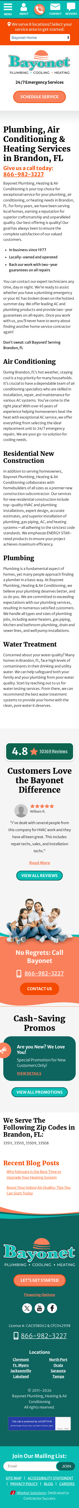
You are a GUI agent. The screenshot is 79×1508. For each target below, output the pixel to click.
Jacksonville (21, 1370)
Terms (67, 1429)
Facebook (52, 1308)
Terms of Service (42, 1425)
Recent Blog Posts (31, 1163)
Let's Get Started (40, 1280)
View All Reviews (39, 875)
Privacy (60, 1429)
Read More (39, 863)
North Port (58, 1359)
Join (66, 1466)
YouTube (40, 1308)
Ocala (58, 1365)
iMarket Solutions (31, 1493)
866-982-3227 (39, 9)
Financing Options (39, 1294)
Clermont (21, 1359)
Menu (8, 14)
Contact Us (39, 988)
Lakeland (21, 1376)
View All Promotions (39, 1092)
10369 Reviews (54, 751)
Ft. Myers (21, 1365)
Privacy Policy (27, 1425)
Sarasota (58, 1370)
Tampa (58, 1376)
